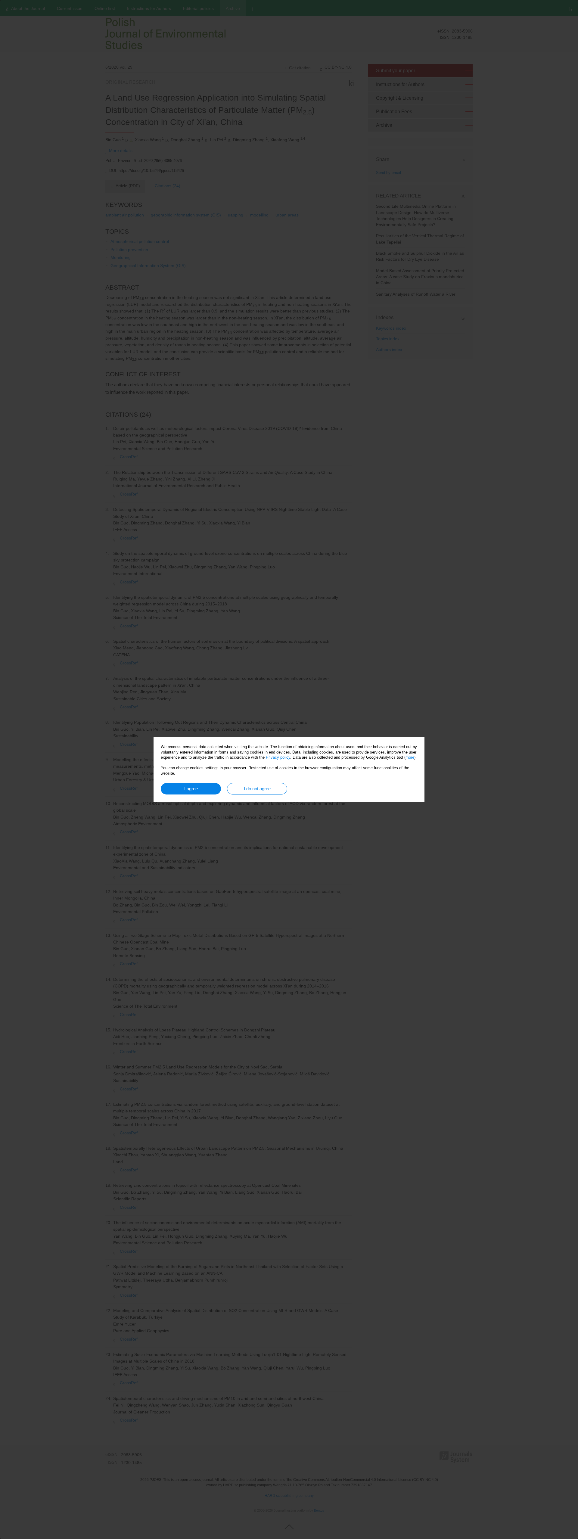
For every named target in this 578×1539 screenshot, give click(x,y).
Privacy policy (278, 757)
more (410, 757)
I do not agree (257, 788)
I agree (191, 788)
